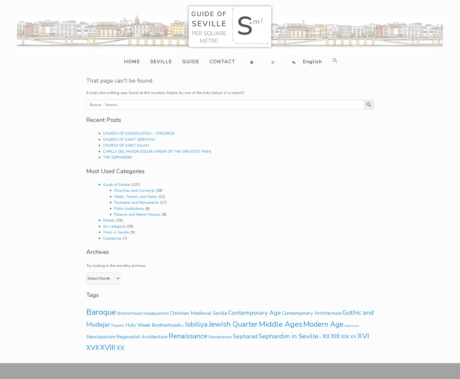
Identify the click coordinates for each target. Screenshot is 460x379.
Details (109, 220)
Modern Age (323, 324)
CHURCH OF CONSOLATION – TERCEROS (139, 133)
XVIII (107, 348)
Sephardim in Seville (288, 336)
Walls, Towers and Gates (135, 196)
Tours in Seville (116, 232)
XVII (92, 347)
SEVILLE (161, 61)
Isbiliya (196, 324)
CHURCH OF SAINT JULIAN (126, 145)
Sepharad (245, 336)
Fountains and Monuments (136, 202)
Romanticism (220, 337)
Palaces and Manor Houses (137, 214)
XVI (363, 336)
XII (326, 336)
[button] (334, 60)
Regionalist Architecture (142, 337)
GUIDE (190, 61)
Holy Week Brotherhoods (153, 325)
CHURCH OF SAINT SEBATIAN (129, 139)
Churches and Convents (134, 190)
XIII (335, 336)
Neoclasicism (100, 336)
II (183, 326)
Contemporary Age (254, 313)
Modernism (351, 326)
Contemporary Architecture (312, 313)
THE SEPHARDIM (117, 157)
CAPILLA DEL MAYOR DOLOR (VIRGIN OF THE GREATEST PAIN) (157, 151)
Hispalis (117, 325)
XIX (345, 336)
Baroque (101, 312)
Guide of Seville (116, 184)
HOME (132, 61)
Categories (112, 238)
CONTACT (222, 61)
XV (353, 337)
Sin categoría (114, 226)
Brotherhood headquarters (143, 313)
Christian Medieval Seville (198, 313)
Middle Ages (280, 324)
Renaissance (188, 336)
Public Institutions (129, 208)
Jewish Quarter (233, 324)
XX (120, 348)
